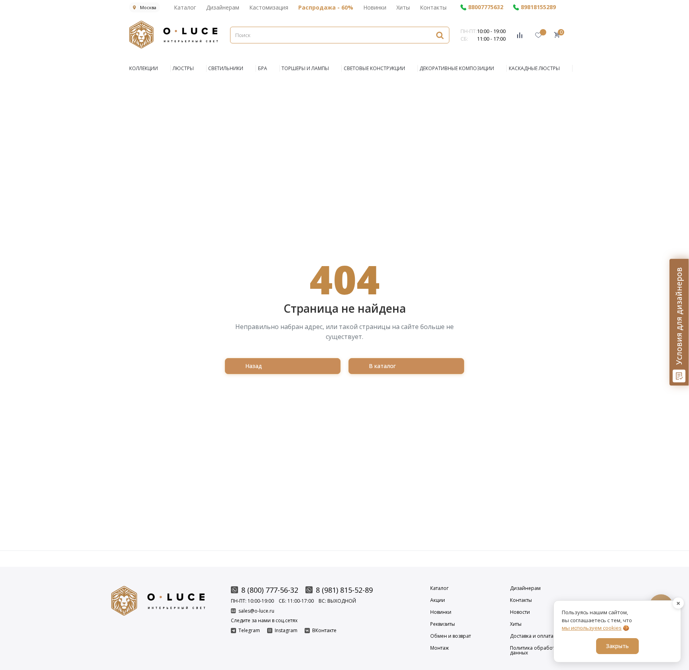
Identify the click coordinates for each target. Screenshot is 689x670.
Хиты (403, 7)
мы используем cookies (592, 627)
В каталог (382, 366)
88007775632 (485, 7)
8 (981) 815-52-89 (344, 590)
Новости (520, 612)
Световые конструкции (374, 68)
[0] (557, 35)
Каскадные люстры (534, 68)
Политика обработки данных (535, 650)
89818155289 (538, 7)
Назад (253, 366)
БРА (262, 68)
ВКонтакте (324, 630)
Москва (148, 7)
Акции (437, 600)
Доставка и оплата (531, 636)
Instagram (286, 630)
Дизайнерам (222, 7)
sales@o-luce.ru (256, 610)
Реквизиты (442, 624)
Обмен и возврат (450, 636)
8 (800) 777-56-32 (269, 590)
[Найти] (439, 35)
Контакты (433, 7)
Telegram (249, 630)
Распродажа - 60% (325, 7)
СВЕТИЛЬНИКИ (225, 68)
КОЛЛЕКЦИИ (143, 68)
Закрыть (617, 646)
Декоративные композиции (456, 68)
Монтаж (439, 648)
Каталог (185, 7)
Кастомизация (268, 7)
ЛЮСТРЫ (183, 68)
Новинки (374, 7)
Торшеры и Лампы (305, 68)
